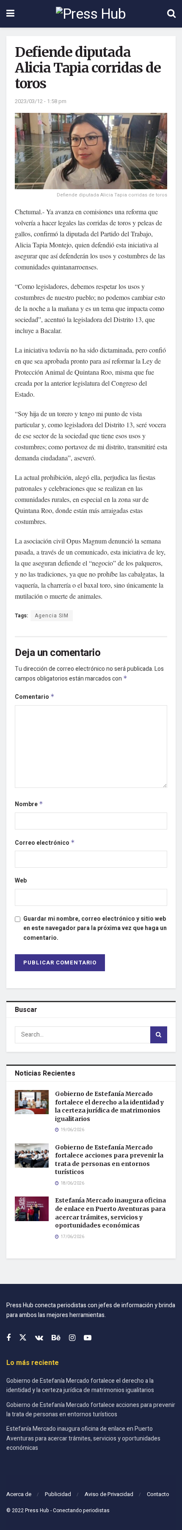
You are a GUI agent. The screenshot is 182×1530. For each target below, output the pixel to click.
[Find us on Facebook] (8, 1338)
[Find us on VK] (39, 1338)
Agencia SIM (52, 615)
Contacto (158, 1494)
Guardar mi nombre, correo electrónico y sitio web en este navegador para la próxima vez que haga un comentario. (95, 928)
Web (21, 880)
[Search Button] (171, 14)
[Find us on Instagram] (72, 1338)
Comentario (35, 696)
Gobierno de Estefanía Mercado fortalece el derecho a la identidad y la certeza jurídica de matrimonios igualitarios (109, 1106)
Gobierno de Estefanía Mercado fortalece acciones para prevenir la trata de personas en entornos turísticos (109, 1159)
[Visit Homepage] (91, 14)
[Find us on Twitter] (23, 1338)
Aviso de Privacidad (109, 1494)
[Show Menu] (10, 14)
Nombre (29, 804)
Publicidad (58, 1494)
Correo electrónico (45, 842)
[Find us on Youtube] (87, 1338)
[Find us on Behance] (56, 1338)
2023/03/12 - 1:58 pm (40, 101)
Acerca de (18, 1494)
